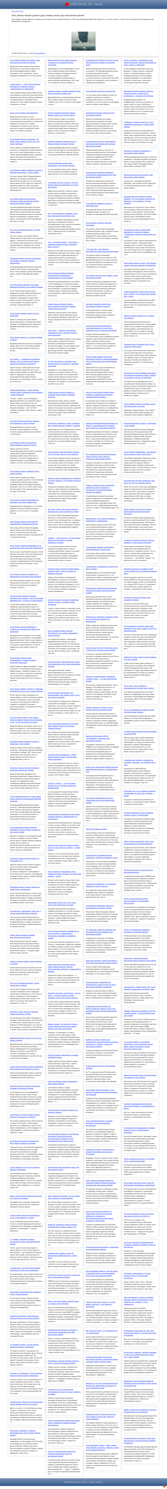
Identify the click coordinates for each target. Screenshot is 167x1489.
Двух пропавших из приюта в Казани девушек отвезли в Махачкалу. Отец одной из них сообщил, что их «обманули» (138, 1301)
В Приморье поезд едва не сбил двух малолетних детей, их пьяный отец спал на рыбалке (140, 1333)
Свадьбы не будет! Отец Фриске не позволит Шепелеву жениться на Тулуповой (100, 1152)
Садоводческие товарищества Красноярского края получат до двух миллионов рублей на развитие (101, 984)
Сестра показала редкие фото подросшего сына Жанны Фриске (61, 164)
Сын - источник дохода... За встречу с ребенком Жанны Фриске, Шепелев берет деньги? (63, 244)
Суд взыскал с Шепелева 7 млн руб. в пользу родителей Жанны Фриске (25, 912)
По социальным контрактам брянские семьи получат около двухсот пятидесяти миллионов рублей (101, 456)
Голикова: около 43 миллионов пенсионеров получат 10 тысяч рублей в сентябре (64, 1392)
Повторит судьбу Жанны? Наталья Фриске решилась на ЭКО (24, 1013)
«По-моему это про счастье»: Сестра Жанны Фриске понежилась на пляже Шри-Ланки (63, 185)
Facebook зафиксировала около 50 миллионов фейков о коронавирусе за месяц (139, 1106)
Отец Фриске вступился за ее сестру (100, 91)
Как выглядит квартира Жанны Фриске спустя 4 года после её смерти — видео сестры (64, 847)
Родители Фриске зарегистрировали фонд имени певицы (62, 1083)
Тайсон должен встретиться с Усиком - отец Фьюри (139, 317)
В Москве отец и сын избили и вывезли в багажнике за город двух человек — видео (140, 793)
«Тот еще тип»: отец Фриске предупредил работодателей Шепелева (102, 250)
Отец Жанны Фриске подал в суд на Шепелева (24, 314)
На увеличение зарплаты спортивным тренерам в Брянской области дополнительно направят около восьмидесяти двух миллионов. (63, 1137)
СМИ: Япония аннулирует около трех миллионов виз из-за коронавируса (139, 843)
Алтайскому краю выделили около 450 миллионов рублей (63, 1168)
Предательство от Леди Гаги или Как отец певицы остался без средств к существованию (101, 1416)
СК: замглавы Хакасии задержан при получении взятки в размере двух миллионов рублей (101, 932)
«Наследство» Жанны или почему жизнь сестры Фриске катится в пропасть (26, 1403)
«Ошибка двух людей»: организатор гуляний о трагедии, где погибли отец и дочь (140, 762)
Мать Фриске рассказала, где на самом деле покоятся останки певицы (64, 1197)
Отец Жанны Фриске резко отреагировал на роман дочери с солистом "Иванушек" (23, 660)
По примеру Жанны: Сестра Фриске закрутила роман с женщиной (24, 1346)
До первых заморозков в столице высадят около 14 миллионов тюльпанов (137, 1276)
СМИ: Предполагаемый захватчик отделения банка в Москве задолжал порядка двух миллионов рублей (101, 1183)
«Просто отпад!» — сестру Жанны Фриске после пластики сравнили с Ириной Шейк (62, 785)
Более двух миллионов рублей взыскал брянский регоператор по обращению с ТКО (102, 769)
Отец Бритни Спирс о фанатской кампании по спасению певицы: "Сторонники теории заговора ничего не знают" (140, 233)
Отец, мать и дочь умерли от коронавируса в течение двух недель (139, 687)
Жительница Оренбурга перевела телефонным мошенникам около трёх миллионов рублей (101, 175)
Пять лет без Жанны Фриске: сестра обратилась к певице (24, 984)
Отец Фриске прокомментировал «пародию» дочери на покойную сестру (102, 856)
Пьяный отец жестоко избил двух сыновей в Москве (137, 599)
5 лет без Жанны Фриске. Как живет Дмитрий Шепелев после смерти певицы (26, 286)
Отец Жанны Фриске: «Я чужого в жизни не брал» (26, 338)
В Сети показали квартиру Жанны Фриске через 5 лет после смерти (61, 114)
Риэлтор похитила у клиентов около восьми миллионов (138, 871)
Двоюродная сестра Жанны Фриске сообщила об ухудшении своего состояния (62, 62)
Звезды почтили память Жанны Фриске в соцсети (26, 963)
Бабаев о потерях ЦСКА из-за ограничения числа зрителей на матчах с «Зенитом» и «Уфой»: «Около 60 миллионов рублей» (102, 1043)
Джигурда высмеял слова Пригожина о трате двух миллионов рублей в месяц (102, 962)
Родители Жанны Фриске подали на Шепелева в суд (24, 860)
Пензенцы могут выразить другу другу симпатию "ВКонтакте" (139, 345)
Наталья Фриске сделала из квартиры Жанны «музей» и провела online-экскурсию (63, 602)
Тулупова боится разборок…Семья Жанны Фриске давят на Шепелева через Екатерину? (62, 757)
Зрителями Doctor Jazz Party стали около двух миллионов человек (62, 904)
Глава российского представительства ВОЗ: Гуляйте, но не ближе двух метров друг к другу (140, 294)
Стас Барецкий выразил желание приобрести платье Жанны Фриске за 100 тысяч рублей (25, 830)
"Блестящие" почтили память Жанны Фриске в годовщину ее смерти (25, 1116)
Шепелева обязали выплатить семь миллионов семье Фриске (138, 176)
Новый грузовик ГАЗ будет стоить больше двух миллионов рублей (99, 709)
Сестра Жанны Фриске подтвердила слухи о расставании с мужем (25, 1216)
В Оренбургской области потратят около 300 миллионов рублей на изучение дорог (102, 62)
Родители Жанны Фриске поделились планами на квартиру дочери (25, 1087)
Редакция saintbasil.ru (96, 1482)
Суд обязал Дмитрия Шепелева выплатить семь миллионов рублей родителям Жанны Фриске (24, 201)
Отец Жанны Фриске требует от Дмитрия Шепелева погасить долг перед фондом (26, 690)
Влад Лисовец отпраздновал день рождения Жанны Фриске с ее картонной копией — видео (64, 874)
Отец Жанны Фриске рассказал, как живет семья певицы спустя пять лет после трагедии (25, 141)
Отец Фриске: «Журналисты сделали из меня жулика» (102, 568)
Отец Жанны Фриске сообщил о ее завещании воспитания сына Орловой (25, 575)
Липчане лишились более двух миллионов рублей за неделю (98, 305)
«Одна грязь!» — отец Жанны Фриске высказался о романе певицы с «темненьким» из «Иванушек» (25, 86)
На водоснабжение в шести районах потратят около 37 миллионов (138, 814)
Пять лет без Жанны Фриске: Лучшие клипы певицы (25, 231)
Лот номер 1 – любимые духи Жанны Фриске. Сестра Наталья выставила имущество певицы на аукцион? (25, 361)
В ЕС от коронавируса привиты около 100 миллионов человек (139, 711)
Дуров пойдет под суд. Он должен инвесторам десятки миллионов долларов (137, 511)
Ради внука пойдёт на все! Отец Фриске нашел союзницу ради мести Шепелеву (140, 264)
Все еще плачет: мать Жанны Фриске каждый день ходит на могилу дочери (63, 510)
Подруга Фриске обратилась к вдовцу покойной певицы (63, 1056)
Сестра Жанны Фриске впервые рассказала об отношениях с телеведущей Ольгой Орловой (61, 275)
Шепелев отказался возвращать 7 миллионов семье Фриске (137, 152)
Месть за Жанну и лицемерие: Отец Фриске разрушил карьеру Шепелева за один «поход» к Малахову (140, 62)
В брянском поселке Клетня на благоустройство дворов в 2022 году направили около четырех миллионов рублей (101, 1009)
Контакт (85, 1482)
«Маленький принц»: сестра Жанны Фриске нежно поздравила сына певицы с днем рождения (26, 392)
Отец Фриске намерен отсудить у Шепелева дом (99, 205)
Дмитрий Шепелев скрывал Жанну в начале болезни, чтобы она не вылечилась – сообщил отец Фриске (138, 93)
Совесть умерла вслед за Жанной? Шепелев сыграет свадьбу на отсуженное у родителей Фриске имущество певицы (100, 488)
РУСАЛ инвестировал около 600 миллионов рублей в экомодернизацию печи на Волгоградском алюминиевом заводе (102, 360)
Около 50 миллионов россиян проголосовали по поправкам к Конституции (136, 901)
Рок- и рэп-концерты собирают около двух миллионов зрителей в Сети (63, 215)
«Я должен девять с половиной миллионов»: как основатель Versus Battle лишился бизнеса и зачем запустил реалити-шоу (138, 1045)
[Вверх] (164, 1486)
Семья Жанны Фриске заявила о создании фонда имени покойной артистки (61, 394)
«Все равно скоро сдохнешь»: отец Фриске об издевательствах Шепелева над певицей (101, 1092)
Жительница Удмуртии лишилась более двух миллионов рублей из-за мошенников (102, 619)
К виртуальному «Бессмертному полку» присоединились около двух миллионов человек (64, 664)
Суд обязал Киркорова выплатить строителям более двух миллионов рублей (100, 800)
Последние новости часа (72, 1482)
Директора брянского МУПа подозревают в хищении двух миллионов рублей (98, 738)
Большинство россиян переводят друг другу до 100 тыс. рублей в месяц (139, 482)
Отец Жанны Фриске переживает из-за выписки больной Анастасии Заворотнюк (26, 547)
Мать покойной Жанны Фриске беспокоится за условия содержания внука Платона (63, 633)
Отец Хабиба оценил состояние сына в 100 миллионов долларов (139, 405)
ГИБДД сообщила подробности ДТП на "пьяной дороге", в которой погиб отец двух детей (139, 1013)
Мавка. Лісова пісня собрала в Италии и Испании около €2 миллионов (140, 1411)
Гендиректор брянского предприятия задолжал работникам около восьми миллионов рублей (101, 144)
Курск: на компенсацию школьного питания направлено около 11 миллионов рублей (62, 1454)
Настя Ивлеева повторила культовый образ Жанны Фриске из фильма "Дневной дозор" (63, 726)
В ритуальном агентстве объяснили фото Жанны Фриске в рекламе (24, 1142)
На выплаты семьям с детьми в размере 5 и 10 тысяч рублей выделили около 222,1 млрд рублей (140, 1354)
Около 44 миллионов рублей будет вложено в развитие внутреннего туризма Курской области (100, 394)
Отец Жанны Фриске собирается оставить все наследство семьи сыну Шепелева (25, 629)
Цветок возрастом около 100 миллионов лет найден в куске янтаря (140, 1076)
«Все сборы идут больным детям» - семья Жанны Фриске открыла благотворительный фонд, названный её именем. (64, 968)
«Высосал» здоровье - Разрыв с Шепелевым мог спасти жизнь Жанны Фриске (25, 1433)
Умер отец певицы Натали (96, 829)
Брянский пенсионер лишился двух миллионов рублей (100, 114)
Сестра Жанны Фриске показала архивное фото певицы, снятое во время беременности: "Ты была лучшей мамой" (26, 598)
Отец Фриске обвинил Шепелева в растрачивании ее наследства (100, 548)
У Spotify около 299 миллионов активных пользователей (140, 733)
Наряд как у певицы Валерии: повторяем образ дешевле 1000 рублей (140, 959)
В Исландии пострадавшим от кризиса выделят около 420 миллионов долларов (139, 1130)
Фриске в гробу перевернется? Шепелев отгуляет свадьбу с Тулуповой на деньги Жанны (64, 480)
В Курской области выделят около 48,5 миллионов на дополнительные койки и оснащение (140, 1440)
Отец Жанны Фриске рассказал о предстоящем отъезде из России (23, 444)
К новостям (98, 4)
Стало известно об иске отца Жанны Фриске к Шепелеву (25, 1168)
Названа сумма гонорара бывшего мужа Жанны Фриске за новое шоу (64, 92)
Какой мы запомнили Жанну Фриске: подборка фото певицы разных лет (62, 1226)
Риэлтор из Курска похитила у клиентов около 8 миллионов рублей (64, 1276)
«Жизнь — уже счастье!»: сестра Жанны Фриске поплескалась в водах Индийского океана (64, 540)
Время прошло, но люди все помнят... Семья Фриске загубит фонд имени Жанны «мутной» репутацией (63, 1026)
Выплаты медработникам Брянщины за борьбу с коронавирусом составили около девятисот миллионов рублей (102, 425)
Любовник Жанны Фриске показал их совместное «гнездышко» (25, 888)
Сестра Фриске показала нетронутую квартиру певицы (63, 1111)
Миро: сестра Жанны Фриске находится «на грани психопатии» (26, 1197)
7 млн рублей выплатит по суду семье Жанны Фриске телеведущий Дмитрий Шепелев (25, 799)
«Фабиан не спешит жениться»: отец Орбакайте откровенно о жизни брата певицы (139, 124)
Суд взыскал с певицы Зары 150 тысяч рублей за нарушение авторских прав (139, 988)
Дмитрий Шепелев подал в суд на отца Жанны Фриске (25, 1039)
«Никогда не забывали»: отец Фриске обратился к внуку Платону (101, 885)
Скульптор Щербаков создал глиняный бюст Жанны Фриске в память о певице (64, 424)
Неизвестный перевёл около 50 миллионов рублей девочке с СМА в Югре (62, 1255)
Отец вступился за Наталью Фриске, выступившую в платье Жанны (25, 422)
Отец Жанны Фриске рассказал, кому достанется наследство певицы (25, 61)
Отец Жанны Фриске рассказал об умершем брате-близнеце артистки (24, 523)
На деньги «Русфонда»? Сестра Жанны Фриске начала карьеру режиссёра (26, 1374)
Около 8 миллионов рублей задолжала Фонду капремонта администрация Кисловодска (64, 1423)
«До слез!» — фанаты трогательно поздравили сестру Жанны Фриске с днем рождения (62, 333)
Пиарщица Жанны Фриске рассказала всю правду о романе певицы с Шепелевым (25, 261)
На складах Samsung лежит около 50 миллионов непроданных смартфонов (139, 1184)
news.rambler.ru (39, 53)
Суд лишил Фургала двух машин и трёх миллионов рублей (102, 277)
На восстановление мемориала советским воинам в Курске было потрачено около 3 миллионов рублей (101, 328)
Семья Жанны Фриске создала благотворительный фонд (22, 936)
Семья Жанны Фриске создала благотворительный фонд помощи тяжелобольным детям (62, 306)
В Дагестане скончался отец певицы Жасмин (100, 1067)
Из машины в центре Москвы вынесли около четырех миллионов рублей (63, 1362)
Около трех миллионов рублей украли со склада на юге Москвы (63, 1302)
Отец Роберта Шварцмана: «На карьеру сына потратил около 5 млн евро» (140, 453)
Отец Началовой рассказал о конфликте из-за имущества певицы (102, 1248)
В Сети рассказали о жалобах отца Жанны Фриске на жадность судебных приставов (63, 363)
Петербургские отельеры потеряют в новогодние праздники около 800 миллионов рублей (63, 1332)
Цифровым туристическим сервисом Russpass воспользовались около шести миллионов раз (140, 1383)
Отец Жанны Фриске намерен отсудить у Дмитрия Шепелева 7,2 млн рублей (26, 171)
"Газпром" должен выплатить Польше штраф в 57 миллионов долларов (139, 541)
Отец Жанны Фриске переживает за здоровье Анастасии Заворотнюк (24, 501)
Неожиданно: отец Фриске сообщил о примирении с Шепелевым (101, 520)
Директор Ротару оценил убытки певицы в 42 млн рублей (140, 658)
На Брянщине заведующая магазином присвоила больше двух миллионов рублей (101, 590)
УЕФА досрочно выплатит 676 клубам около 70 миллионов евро (139, 1160)
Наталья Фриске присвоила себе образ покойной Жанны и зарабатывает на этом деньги (64, 816)
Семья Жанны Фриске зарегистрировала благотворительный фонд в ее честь (26, 1068)
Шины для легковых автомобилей (23, 113)
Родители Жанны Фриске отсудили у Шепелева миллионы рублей (25, 769)
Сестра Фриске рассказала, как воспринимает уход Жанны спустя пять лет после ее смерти (64, 695)
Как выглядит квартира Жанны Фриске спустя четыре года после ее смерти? (63, 453)
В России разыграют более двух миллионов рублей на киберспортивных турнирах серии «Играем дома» (102, 1359)
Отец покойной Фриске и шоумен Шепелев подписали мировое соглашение (99, 1123)
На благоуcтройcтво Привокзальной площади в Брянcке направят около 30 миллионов (139, 1245)
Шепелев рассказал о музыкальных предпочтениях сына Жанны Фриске (24, 1317)
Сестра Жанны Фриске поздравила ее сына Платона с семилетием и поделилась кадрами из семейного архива (63, 934)
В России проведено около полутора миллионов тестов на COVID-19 (139, 1215)
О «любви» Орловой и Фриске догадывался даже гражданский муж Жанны (25, 1241)
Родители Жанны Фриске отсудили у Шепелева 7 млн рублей (25, 743)
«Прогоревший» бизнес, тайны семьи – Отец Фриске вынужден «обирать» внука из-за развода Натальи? (102, 1447)
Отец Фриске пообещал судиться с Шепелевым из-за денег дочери (100, 907)
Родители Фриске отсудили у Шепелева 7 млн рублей (140, 424)
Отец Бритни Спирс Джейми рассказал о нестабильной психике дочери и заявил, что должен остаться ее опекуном (140, 375)
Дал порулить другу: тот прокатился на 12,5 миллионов (102, 1332)
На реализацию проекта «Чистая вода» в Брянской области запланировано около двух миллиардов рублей (102, 1273)
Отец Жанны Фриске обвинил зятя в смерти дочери (24, 472)
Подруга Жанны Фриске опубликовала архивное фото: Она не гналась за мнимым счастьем (63, 571)
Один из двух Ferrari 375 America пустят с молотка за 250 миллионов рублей (102, 649)
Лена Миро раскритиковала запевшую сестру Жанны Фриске (25, 1293)
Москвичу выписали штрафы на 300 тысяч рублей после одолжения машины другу (140, 571)
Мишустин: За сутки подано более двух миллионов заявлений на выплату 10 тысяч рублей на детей (102, 1385)
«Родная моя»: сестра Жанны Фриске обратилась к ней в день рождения (25, 1269)
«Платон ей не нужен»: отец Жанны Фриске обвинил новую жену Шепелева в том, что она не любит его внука (26, 720)
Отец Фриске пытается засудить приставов (99, 224)
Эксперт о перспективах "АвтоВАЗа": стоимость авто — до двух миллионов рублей (101, 679)
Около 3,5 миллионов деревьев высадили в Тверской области (137, 931)
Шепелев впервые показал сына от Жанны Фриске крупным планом (62, 143)
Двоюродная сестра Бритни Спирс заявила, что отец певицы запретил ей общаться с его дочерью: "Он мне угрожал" (139, 200)
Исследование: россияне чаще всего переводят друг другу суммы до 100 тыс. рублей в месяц (140, 628)
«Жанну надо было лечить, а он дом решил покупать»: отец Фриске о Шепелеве (100, 1304)
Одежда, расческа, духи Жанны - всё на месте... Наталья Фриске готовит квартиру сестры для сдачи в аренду (64, 995)
